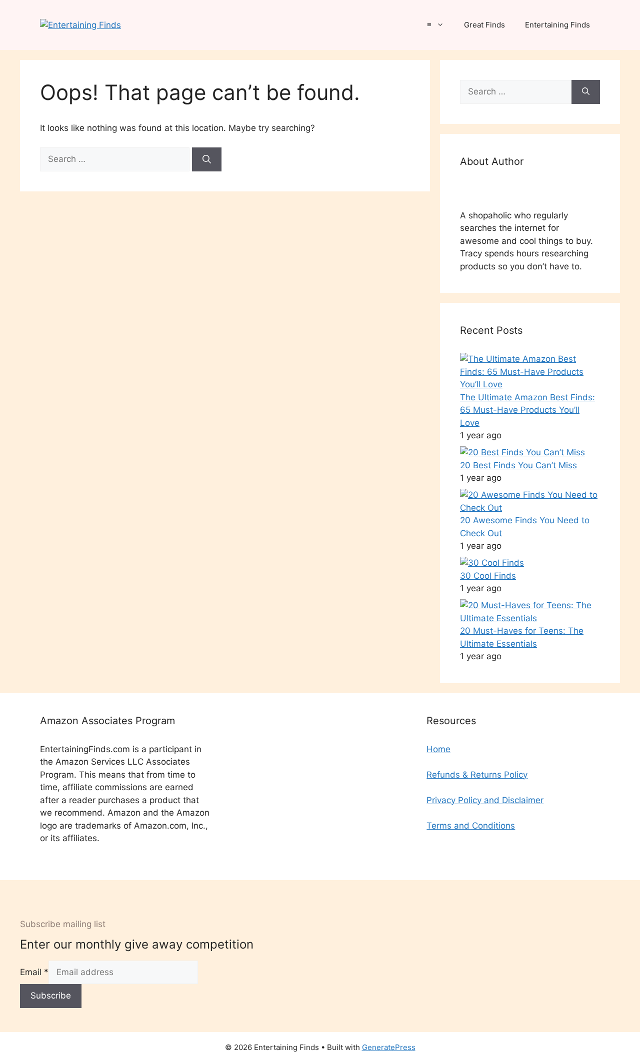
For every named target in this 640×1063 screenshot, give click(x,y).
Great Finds (484, 24)
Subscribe (50, 996)
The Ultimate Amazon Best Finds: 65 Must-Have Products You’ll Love (527, 410)
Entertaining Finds (557, 24)
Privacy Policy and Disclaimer (485, 800)
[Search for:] (116, 159)
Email (34, 972)
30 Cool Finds (488, 576)
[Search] (207, 159)
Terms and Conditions (470, 826)
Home (438, 749)
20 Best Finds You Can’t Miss (518, 465)
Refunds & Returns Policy (477, 775)
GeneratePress (389, 1047)
